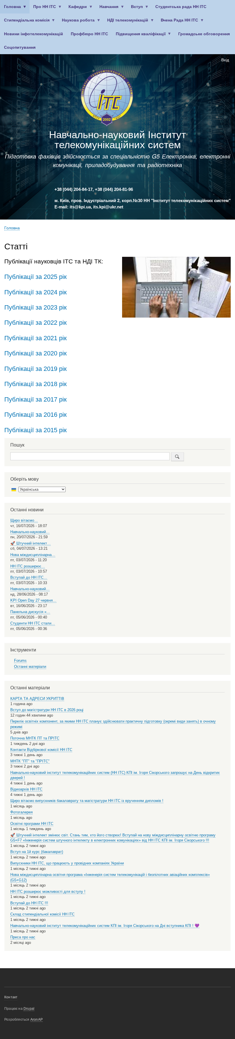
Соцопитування (20, 47)
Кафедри (76, 9)
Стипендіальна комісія (25, 22)
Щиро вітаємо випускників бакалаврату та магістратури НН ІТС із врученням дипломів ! (86, 801)
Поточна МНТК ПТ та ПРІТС (34, 738)
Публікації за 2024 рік (35, 292)
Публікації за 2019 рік (35, 368)
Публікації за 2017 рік (35, 399)
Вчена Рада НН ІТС (177, 22)
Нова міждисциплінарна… (32, 555)
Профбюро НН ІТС (89, 34)
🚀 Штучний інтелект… (30, 543)
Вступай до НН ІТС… (28, 577)
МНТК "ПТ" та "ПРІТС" (30, 761)
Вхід (225, 60)
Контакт (10, 997)
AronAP (36, 1020)
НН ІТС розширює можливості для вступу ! (47, 891)
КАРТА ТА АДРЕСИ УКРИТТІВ (37, 698)
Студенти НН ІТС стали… (32, 623)
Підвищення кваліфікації (139, 36)
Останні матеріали (30, 666)
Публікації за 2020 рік (35, 353)
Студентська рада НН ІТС (180, 7)
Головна (10, 9)
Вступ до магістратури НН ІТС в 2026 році (46, 710)
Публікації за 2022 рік (35, 322)
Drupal (28, 1009)
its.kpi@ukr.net (108, 207)
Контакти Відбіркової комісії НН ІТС (41, 750)
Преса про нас (22, 937)
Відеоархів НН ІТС (26, 789)
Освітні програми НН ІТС (31, 823)
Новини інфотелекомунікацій (33, 34)
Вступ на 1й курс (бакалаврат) (36, 852)
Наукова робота (76, 22)
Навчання (107, 9)
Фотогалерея (21, 812)
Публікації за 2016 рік (35, 414)
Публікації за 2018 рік (35, 384)
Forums (20, 660)
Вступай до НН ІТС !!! (29, 903)
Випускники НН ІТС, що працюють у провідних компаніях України (67, 863)
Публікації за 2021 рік (35, 338)
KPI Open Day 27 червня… (33, 600)
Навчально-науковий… (30, 532)
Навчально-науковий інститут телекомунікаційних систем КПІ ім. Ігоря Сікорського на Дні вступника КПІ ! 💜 (104, 925)
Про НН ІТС (43, 9)
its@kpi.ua (80, 207)
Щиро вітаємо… (24, 520)
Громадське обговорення (204, 34)
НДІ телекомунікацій (125, 22)
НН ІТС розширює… (27, 566)
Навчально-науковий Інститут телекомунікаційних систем (117, 139)
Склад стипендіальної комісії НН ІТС (42, 914)
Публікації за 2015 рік (35, 430)
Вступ (135, 9)
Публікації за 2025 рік (35, 276)
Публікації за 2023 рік (35, 307)
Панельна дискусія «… (30, 612)
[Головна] (107, 99)
